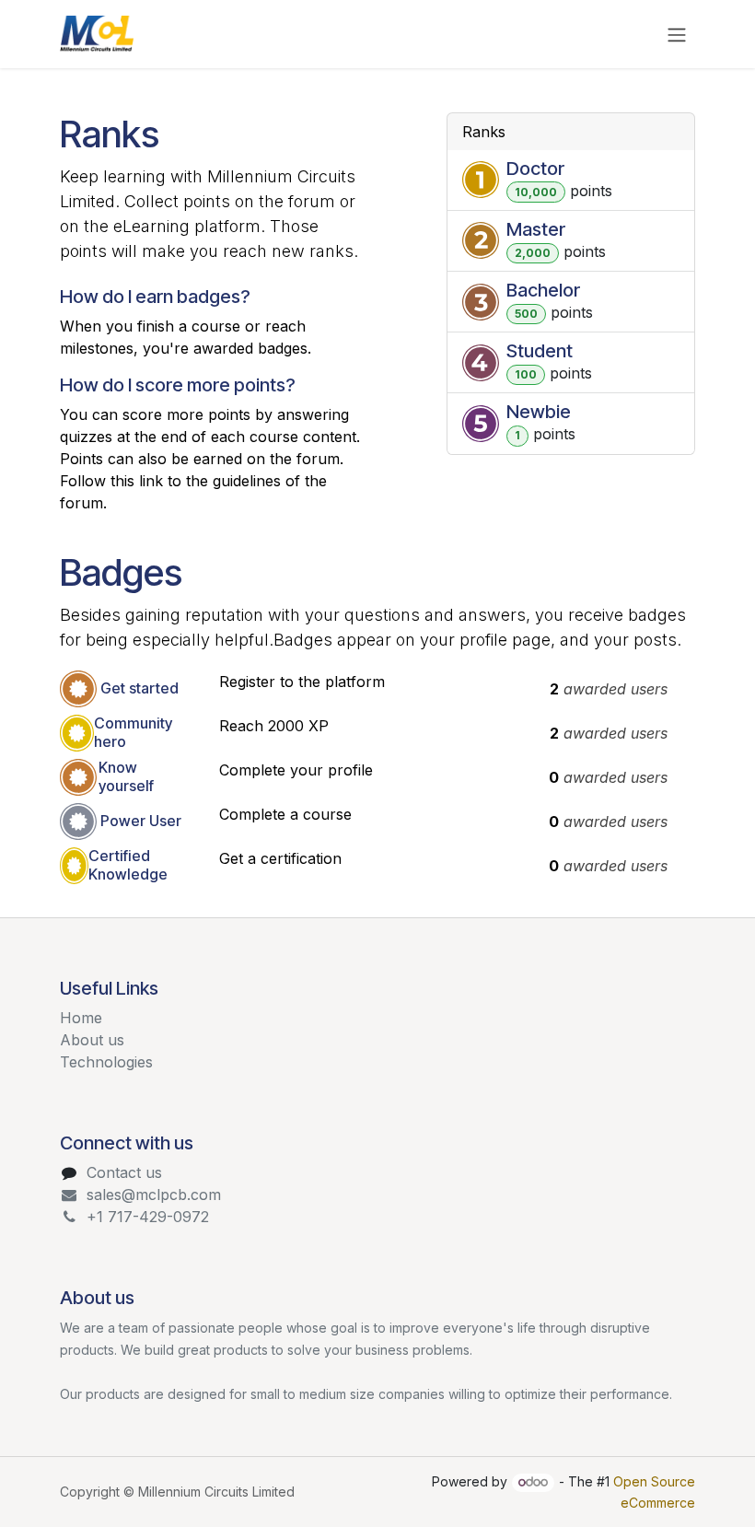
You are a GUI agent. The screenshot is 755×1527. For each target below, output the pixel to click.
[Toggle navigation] (676, 34)
